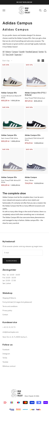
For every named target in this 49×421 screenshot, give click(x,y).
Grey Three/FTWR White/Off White (11, 181)
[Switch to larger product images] (38, 60)
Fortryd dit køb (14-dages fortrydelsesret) (17, 302)
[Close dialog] (12, 366)
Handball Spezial (32, 51)
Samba (41, 51)
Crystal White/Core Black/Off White (11, 97)
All (3, 51)
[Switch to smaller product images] (43, 60)
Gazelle (21, 51)
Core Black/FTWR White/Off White (34, 139)
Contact (5, 314)
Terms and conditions (10, 306)
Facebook (6, 349)
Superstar (18, 54)
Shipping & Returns (9, 298)
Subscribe (11, 261)
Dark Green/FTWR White (9, 138)
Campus (15, 51)
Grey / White (29, 180)
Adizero (8, 51)
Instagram (6, 354)
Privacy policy (7, 310)
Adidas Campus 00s (9, 93)
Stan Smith (9, 54)
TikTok (5, 358)
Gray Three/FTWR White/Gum (35, 98)
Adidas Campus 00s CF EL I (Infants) (35, 94)
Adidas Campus (31, 177)
